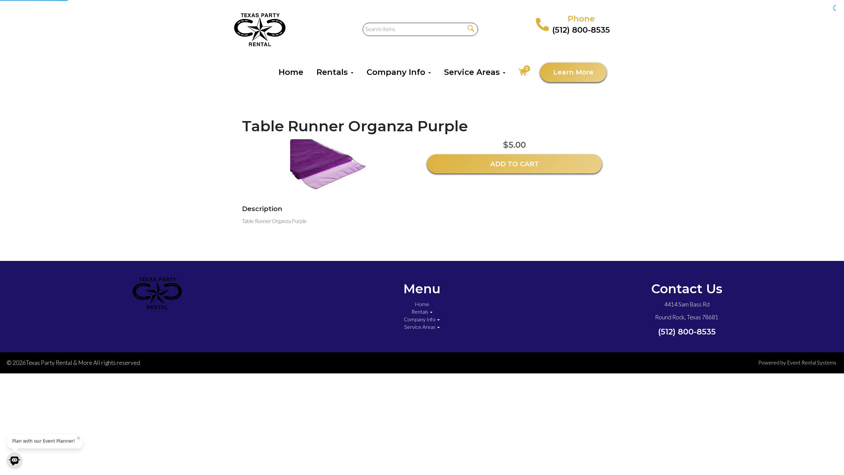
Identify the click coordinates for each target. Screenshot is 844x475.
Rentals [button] (333, 72)
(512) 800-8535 (581, 30)
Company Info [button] (397, 72)
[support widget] (824, 459)
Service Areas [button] (473, 72)
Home (291, 72)
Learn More (573, 72)
